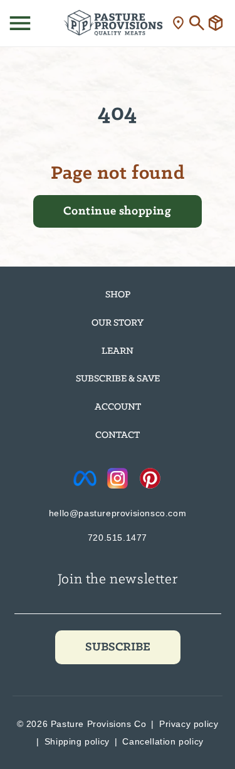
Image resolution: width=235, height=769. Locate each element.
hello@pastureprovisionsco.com (117, 513)
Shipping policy (77, 741)
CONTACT (117, 435)
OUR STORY (117, 323)
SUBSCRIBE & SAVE (118, 379)
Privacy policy (188, 724)
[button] (20, 23)
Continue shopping (117, 211)
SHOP (117, 295)
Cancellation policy (162, 741)
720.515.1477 (117, 538)
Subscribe (117, 647)
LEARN (117, 351)
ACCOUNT (118, 407)
